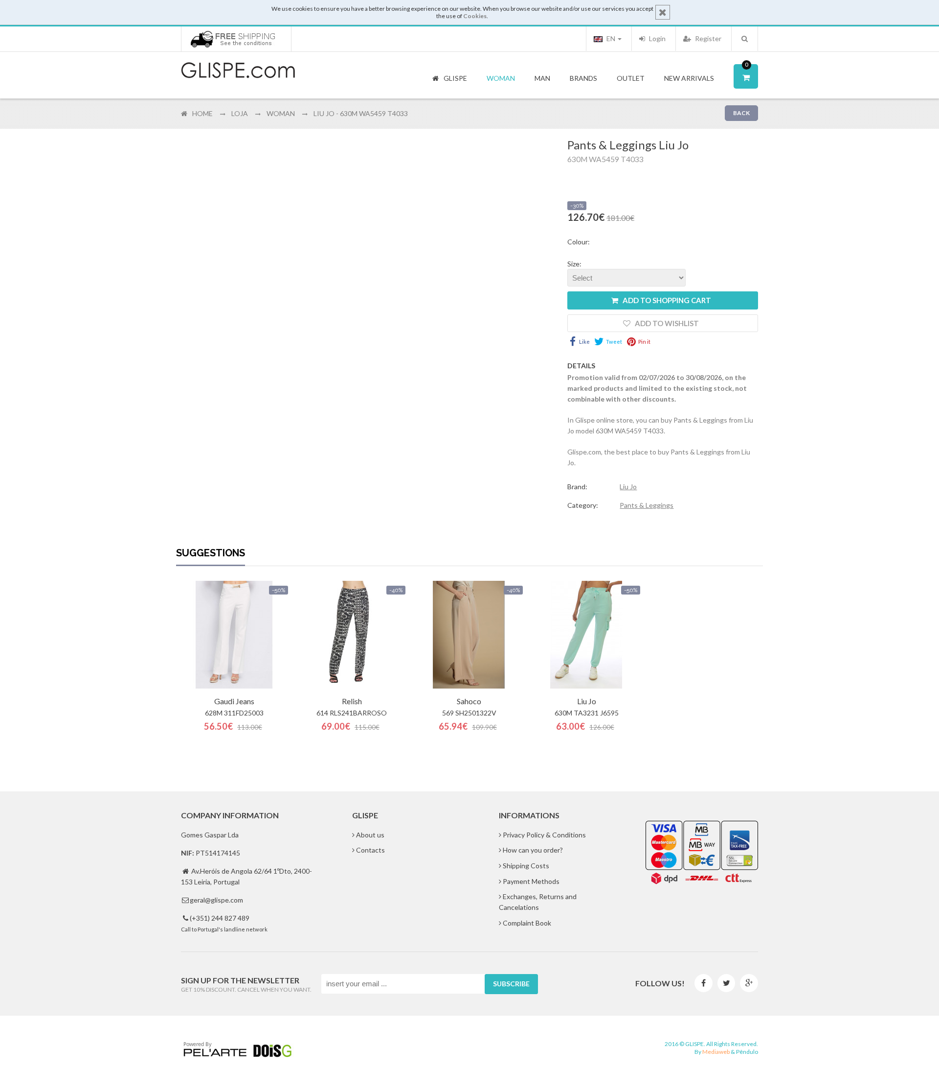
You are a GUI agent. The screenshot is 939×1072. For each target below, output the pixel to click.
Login (657, 38)
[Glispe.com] (238, 70)
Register (707, 38)
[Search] (745, 38)
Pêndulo (747, 1051)
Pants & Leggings (646, 505)
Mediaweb (716, 1051)
